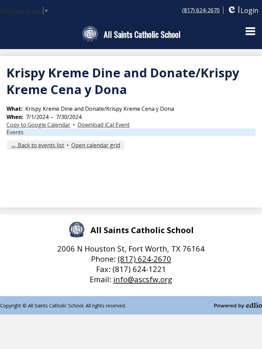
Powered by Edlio (238, 305)
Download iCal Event (103, 124)
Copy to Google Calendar (38, 124)
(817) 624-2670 (201, 10)
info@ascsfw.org (142, 279)
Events (15, 132)
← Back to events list (37, 145)
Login (243, 10)
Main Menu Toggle (250, 31)
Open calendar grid (95, 145)
